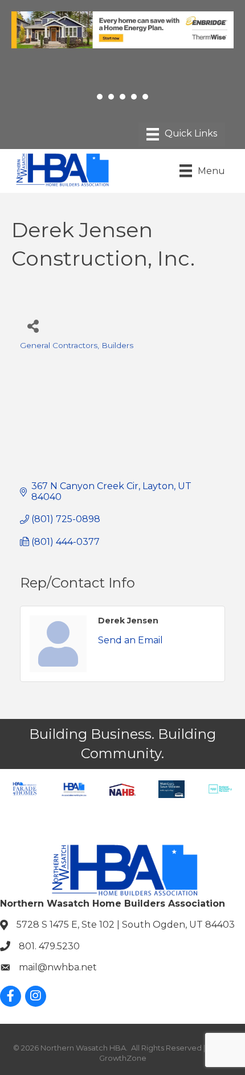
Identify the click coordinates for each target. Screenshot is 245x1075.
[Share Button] (33, 325)
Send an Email (130, 640)
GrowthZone (122, 1057)
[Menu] (181, 134)
